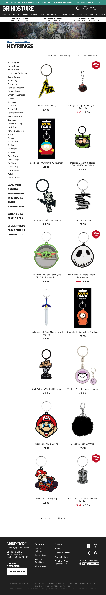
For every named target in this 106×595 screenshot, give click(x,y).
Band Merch (15, 184)
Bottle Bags (13, 80)
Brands (34, 14)
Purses (11, 138)
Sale (91, 14)
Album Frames (14, 69)
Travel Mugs (13, 167)
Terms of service (49, 589)
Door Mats (12, 105)
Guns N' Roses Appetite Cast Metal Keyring (82, 499)
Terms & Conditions (39, 560)
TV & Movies (15, 197)
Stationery (12, 149)
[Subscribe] (24, 571)
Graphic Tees (81, 14)
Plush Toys (12, 127)
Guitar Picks (13, 109)
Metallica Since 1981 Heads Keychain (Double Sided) (82, 164)
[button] (100, 8)
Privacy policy (32, 589)
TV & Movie (63, 14)
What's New (100, 14)
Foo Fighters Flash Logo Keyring (46, 220)
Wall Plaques (13, 170)
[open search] (78, 8)
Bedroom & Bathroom (17, 73)
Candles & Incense (16, 87)
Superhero (51, 14)
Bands (25, 14)
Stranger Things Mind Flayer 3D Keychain (82, 106)
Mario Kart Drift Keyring (46, 498)
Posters (11, 134)
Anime (71, 14)
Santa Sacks (13, 141)
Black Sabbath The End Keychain (46, 389)
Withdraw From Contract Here (61, 562)
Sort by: (52, 55)
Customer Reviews (63, 552)
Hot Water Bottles (15, 113)
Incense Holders (15, 116)
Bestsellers (15, 218)
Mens (3, 14)
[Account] (85, 8)
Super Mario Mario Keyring (46, 444)
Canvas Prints (14, 91)
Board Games (14, 77)
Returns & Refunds (39, 549)
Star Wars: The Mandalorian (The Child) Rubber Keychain (46, 276)
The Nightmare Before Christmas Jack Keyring (82, 276)
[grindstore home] (17, 544)
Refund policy (16, 589)
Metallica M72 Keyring (46, 105)
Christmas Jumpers (16, 95)
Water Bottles (14, 177)
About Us (59, 548)
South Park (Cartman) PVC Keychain (46, 163)
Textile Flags (13, 159)
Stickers (11, 152)
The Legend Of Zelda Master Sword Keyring (46, 333)
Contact (58, 544)
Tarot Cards (13, 156)
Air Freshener (13, 66)
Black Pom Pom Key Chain (82, 444)
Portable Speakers (16, 131)
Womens (11, 14)
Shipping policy (67, 589)
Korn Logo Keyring (82, 220)
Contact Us (15, 234)
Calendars (12, 84)
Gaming (42, 14)
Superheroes (16, 193)
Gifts (19, 14)
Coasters (12, 98)
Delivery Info (16, 225)
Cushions (12, 102)
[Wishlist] (93, 8)
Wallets (11, 174)
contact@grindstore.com (18, 547)
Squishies (12, 145)
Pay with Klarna (62, 557)
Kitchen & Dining (15, 123)
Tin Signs (12, 163)
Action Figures (14, 62)
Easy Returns (16, 230)
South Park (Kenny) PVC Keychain (82, 332)
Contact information (86, 589)
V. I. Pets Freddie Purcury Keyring (82, 389)
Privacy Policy (41, 555)
